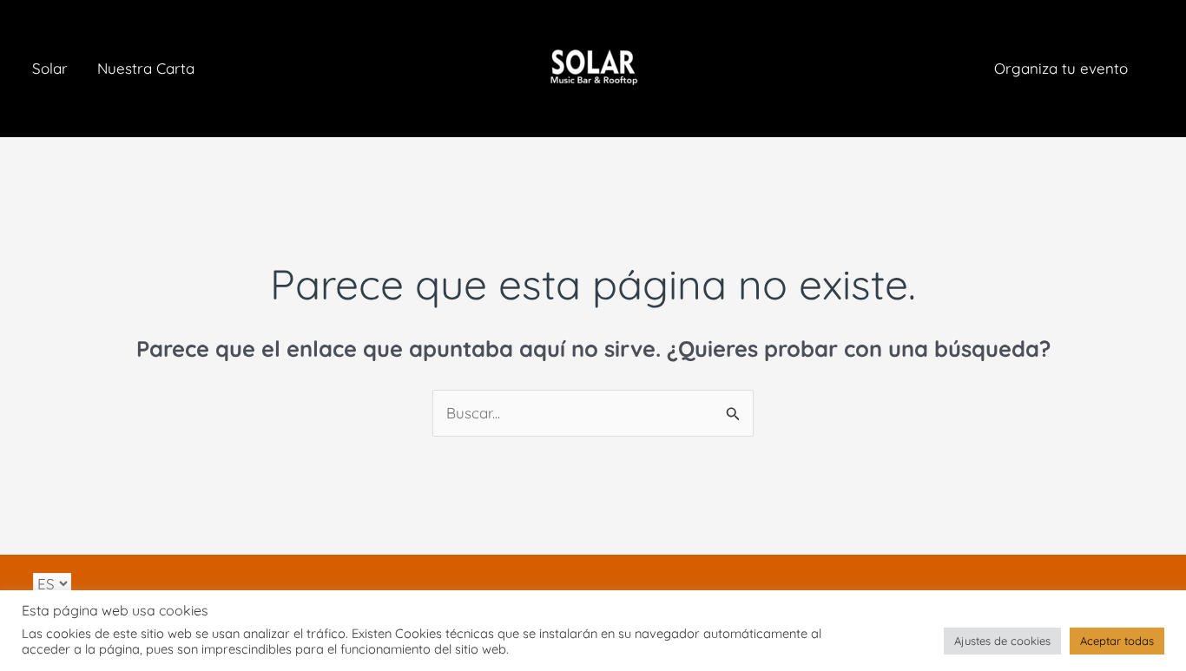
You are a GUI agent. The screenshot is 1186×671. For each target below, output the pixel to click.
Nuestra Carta (145, 68)
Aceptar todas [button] (1117, 641)
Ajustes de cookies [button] (1002, 641)
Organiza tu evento (1061, 68)
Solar (50, 68)
